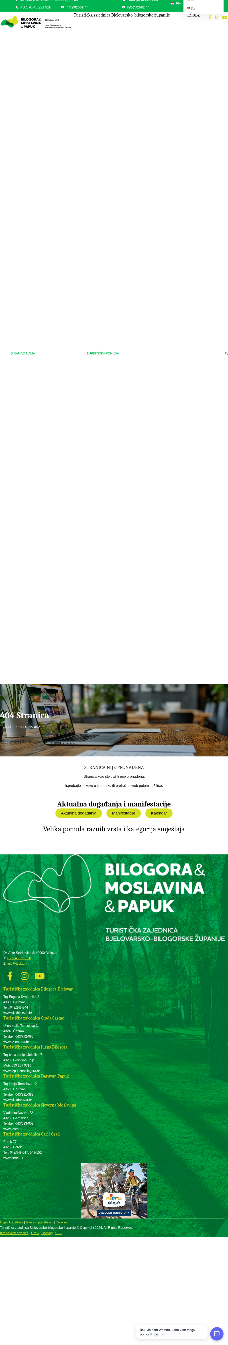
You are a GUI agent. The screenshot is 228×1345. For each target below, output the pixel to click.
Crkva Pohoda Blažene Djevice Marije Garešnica (146, 455)
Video (108, 692)
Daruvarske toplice (135, 65)
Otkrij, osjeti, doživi (137, 557)
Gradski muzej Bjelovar (138, 293)
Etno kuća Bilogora (135, 193)
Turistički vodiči (135, 632)
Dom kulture (131, 233)
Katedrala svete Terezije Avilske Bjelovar (148, 392)
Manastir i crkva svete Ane (140, 471)
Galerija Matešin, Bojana (138, 306)
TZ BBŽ (6, 726)
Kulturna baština (135, 168)
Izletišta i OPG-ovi (44, 698)
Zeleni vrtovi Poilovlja (137, 247)
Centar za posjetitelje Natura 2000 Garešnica (144, 329)
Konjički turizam (135, 24)
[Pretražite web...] (226, 354)
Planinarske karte (134, 113)
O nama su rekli (135, 626)
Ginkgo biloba (132, 278)
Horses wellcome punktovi (140, 38)
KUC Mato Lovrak (135, 175)
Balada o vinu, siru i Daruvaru (141, 571)
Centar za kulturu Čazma (139, 300)
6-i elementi (131, 549)
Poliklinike (130, 72)
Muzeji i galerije (135, 286)
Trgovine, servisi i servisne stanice (144, 147)
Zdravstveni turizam (137, 58)
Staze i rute (131, 134)
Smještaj (18, 1014)
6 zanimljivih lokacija (136, 618)
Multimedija (88, 1014)
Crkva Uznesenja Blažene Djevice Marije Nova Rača (148, 407)
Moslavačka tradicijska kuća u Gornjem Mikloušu (147, 184)
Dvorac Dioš (131, 359)
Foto (108, 685)
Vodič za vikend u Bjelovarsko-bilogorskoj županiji (149, 609)
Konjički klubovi (133, 44)
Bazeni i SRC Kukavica (138, 79)
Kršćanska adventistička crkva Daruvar (147, 434)
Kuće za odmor (42, 692)
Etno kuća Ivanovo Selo (138, 226)
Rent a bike (131, 154)
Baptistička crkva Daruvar (139, 490)
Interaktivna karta (134, 120)
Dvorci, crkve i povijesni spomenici (146, 345)
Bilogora (129, 93)
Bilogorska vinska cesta (138, 523)
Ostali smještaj (42, 718)
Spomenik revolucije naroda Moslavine (147, 372)
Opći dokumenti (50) (54, 30)
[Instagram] (217, 18)
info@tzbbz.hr (137, 7)
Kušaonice (130, 536)
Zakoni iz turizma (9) (54, 44)
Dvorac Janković (134, 352)
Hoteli (36, 685)
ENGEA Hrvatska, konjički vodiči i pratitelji (149, 51)
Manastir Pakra (133, 477)
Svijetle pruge (132, 313)
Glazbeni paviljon (134, 497)
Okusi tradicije (134, 504)
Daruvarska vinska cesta (139, 530)
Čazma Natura (133, 254)
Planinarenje (133, 86)
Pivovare (129, 543)
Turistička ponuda (103, 353)
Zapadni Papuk (133, 100)
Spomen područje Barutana (140, 385)
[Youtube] (225, 18)
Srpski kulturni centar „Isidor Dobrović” (146, 220)
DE (193, 8)
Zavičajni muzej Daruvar (138, 319)
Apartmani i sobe (43, 705)
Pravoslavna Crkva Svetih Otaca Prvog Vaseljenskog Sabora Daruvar (147, 425)
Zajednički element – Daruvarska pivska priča (148, 580)
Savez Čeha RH (134, 213)
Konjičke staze (133, 31)
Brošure (110, 705)
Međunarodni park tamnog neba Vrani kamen (146, 263)
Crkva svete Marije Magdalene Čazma (147, 398)
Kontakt (157, 1014)
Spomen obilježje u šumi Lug (141, 379)
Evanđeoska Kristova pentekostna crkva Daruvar (148, 444)
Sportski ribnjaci (133, 272)
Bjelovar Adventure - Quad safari (143, 564)
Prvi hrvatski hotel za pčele (140, 589)
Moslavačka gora (134, 106)
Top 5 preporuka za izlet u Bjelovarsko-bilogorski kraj (147, 598)
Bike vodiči (131, 141)
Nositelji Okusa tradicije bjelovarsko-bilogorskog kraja (145, 514)
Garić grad (130, 365)
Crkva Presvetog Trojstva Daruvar (144, 416)
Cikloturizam (133, 127)
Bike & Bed (40, 711)
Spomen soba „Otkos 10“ (139, 338)
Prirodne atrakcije (136, 240)
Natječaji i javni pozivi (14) (57, 50)
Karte (108, 698)
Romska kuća (132, 200)
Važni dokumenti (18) (54, 37)
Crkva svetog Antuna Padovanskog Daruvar (150, 484)
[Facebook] (210, 18)
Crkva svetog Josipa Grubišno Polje (145, 464)
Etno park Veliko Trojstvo (139, 206)
